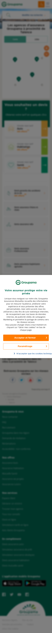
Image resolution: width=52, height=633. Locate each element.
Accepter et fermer (25, 337)
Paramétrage (25, 346)
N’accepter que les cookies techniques (28, 353)
